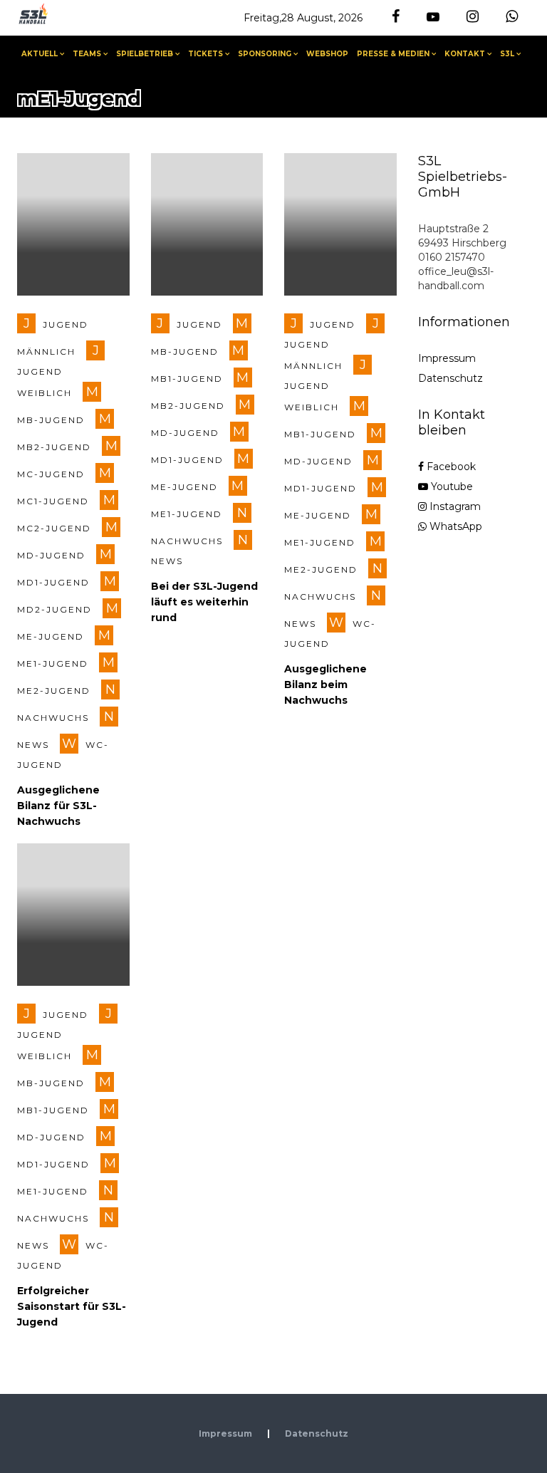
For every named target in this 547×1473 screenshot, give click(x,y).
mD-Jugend (51, 555)
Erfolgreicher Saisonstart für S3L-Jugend (71, 1306)
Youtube (450, 486)
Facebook (450, 466)
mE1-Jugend (52, 663)
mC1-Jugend (53, 501)
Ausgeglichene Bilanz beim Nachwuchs (325, 684)
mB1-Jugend (187, 378)
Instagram (454, 506)
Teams (87, 53)
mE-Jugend (50, 636)
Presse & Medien (393, 53)
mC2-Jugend (54, 528)
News (33, 744)
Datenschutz (450, 378)
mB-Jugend (51, 420)
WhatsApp (454, 526)
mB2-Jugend (54, 447)
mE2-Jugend (53, 690)
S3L (507, 53)
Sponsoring (264, 53)
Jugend (199, 324)
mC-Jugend (51, 474)
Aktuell (39, 53)
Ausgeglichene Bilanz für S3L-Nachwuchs (58, 806)
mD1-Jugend (53, 582)
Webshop (327, 53)
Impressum (447, 358)
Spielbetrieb (144, 53)
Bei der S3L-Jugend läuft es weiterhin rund (204, 602)
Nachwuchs (53, 717)
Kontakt (464, 53)
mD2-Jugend (54, 609)
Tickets (205, 53)
